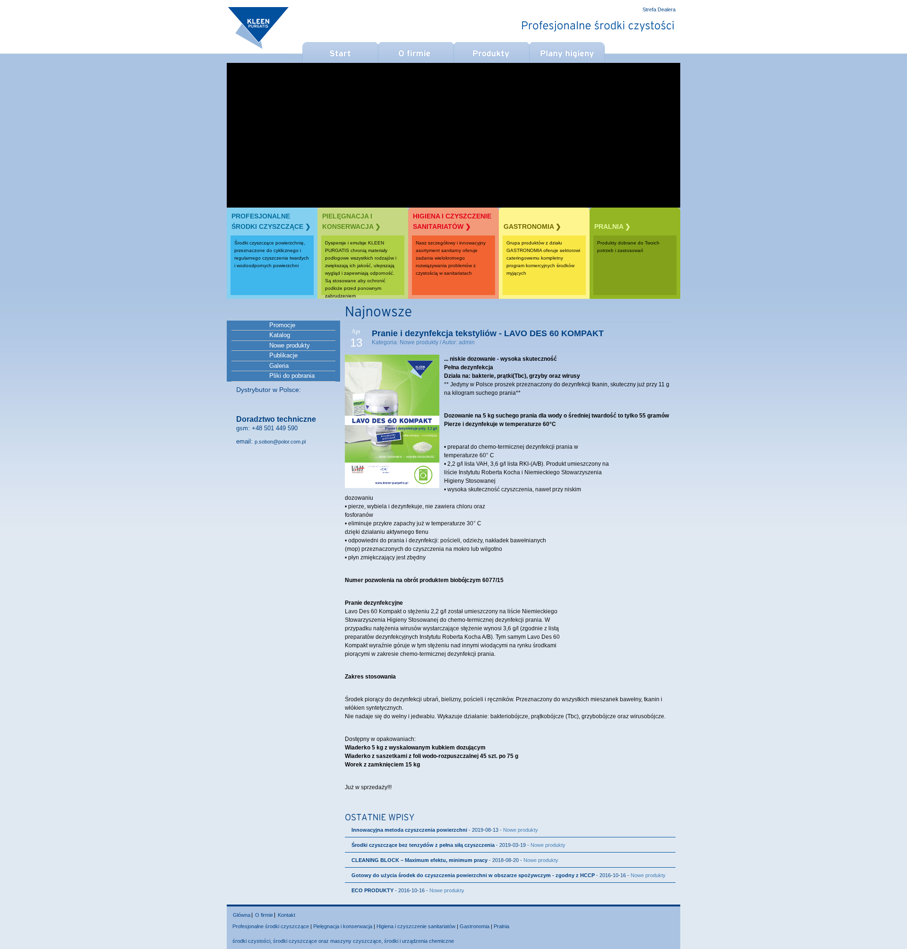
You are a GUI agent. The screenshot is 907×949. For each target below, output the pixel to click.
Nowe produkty (289, 345)
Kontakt (286, 915)
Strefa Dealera (659, 9)
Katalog (279, 335)
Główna (241, 915)
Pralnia (501, 926)
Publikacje (283, 355)
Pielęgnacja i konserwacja (342, 926)
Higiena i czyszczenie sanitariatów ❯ (452, 221)
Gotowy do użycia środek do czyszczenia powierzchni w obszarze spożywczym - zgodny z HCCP (473, 875)
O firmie (264, 915)
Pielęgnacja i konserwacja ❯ (351, 221)
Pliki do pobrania (292, 375)
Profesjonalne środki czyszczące (270, 926)
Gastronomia (474, 926)
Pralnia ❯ (612, 226)
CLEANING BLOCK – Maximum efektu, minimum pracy (419, 860)
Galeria (279, 365)
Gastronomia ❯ (532, 226)
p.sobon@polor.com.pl (280, 441)
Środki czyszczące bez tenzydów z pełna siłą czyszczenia (423, 845)
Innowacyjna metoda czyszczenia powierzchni (409, 830)
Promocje (282, 325)
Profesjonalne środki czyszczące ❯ (271, 221)
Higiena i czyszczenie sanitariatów (415, 926)
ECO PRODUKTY (372, 890)
